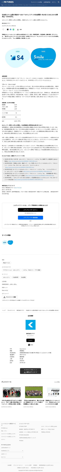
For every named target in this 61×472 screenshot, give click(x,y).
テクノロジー (8, 5)
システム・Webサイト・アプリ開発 (31, 270)
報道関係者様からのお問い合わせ (46, 465)
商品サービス (6, 262)
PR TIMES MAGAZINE (24, 435)
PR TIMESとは (4, 428)
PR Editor (21, 440)
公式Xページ (4, 454)
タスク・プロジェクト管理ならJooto (49, 426)
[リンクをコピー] (20, 29)
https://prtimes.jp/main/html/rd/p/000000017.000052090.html (23, 161)
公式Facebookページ (5, 447)
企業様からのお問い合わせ (23, 467)
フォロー (30, 340)
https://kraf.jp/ (18, 187)
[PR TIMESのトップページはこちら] (9, 2)
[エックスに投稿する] (7, 29)
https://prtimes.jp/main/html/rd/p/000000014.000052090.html (39, 175)
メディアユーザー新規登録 (30, 217)
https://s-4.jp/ (5, 290)
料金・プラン (4, 431)
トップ (3, 310)
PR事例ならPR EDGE (45, 432)
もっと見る (57, 382)
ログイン (54, 2)
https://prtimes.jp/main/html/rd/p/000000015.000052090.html (37, 171)
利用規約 (35, 465)
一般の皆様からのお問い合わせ (37, 467)
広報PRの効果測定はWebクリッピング (27, 437)
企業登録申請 (47, 2)
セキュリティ (6, 277)
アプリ (20, 5)
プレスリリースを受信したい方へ (8, 433)
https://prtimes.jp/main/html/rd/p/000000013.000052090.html (28, 179)
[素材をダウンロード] (18, 29)
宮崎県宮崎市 (5, 284)
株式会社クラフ (20, 310)
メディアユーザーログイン (30, 210)
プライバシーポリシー (18, 465)
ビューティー (33, 5)
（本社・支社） (13, 284)
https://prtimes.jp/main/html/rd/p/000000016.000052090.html (19, 167)
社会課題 (23, 277)
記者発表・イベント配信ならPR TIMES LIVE (28, 432)
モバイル (15, 5)
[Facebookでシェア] (10, 29)
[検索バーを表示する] (59, 2)
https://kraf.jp (23, 348)
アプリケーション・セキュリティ (11, 270)
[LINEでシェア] (13, 29)
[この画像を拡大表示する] (7, 242)
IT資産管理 (15, 277)
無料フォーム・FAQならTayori (47, 429)
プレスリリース (11, 310)
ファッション (41, 5)
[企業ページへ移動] (31, 325)
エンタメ (26, 5)
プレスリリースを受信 (36, 2)
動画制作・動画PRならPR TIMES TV (27, 429)
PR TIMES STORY (23, 426)
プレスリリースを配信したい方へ (8, 436)
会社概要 (9, 465)
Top (2, 5)
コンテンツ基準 (28, 465)
